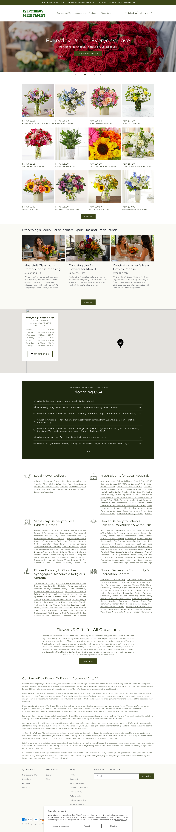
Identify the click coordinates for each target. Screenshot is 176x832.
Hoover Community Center (113, 609)
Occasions (26, 779)
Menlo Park (67, 484)
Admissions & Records (135, 549)
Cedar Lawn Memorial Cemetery (69, 544)
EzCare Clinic (113, 500)
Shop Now (88, 661)
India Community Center (118, 612)
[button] (80, 13)
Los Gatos (56, 484)
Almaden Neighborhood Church (56, 599)
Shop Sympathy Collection (88, 57)
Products (26, 783)
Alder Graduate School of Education (127, 552)
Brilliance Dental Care (134, 481)
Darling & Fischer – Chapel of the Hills (68, 557)
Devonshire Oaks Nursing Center (60, 652)
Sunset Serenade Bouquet (100, 123)
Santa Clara (70, 489)
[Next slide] (94, 74)
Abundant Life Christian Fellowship (60, 586)
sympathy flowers (93, 745)
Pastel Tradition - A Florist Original (38, 123)
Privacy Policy (121, 820)
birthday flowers (44, 718)
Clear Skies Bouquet (64, 123)
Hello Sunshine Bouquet (99, 209)
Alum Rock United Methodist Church (67, 602)
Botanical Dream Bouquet (67, 209)
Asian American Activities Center (122, 585)
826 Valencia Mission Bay (112, 579)
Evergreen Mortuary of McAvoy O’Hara (52, 560)
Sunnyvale (38, 492)
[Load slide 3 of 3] (88, 74)
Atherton (38, 481)
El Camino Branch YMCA (120, 590)
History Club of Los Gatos (139, 606)
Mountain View (52, 486)
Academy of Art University (112, 538)
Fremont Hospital (128, 500)
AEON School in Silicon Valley (114, 533)
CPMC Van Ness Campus (129, 486)
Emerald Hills (60, 481)
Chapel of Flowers (70, 546)
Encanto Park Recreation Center (124, 593)
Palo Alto (64, 486)
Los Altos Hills (45, 484)
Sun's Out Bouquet (30, 209)
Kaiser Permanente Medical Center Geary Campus (123, 505)
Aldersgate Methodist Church (48, 591)
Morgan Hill (39, 486)
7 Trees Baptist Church (44, 583)
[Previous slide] (75, 74)
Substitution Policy (78, 800)
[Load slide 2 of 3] (85, 74)
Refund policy (76, 796)
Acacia (149, 536)
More (88, 452)
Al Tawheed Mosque (76, 589)
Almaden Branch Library (132, 555)
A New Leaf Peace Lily (65, 166)
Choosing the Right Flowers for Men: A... (84, 267)
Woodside (48, 492)
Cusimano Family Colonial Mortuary (59, 552)
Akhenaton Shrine (58, 589)
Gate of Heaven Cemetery (59, 563)
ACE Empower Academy (139, 530)
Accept (87, 826)
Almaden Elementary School (129, 557)
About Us (26, 787)
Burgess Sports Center (130, 587)
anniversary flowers (114, 745)
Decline (113, 826)
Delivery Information (79, 787)
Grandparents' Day (30, 775)
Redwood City (75, 486)
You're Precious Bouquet (33, 166)
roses (32, 718)
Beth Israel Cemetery (67, 541)
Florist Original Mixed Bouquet (102, 166)
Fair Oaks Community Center (132, 596)
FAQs (72, 775)
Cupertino (47, 481)
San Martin (57, 489)
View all (88, 216)
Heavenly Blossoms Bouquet (135, 209)
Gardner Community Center (123, 601)
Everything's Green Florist (37, 824)
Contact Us (74, 779)
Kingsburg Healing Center (130, 513)
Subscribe (146, 776)
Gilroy (78, 481)
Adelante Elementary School (123, 546)
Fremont (71, 481)
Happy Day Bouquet (131, 123)
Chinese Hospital (133, 489)
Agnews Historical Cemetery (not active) (52, 530)
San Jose (45, 489)
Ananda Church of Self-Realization (57, 607)
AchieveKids (130, 538)
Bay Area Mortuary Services (70, 536)
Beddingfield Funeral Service (49, 538)
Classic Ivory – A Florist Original (136, 166)
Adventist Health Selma (111, 481)
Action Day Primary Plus (118, 541)
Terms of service (77, 804)
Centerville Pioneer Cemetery (47, 546)
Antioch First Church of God (53, 613)
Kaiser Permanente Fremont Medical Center (130, 503)
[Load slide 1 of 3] (81, 74)
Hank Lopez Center (129, 604)
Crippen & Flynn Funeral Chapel (118, 649)
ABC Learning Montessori (112, 530)
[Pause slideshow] (100, 74)
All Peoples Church (64, 594)
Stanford (81, 489)
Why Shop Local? (77, 783)
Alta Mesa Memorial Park (66, 533)
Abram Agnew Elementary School (126, 536)
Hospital (100, 649)
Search (49, 775)
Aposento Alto (69, 616)
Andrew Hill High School (123, 563)
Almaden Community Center (123, 582)
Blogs (48, 779)
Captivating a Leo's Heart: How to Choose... (132, 267)
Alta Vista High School (131, 560)
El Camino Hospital (122, 497)
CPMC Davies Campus (128, 484)
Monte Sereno (79, 484)
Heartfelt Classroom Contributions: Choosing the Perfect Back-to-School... (43, 267)
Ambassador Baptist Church (47, 605)
